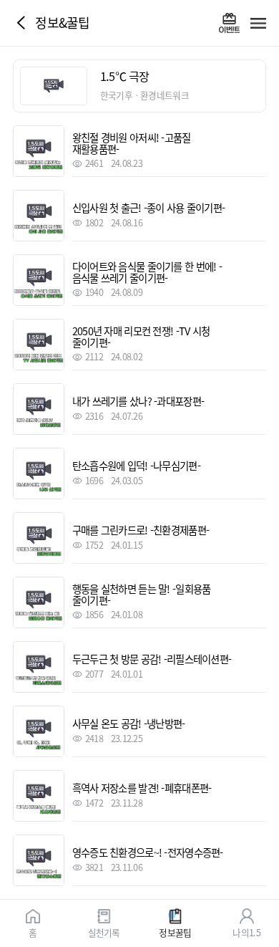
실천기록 (104, 932)
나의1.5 (246, 932)
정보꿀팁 (175, 932)
